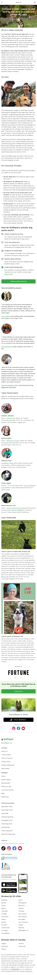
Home (3, 776)
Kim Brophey (5, 316)
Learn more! (8, 274)
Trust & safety (6, 754)
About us (4, 751)
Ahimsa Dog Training (13, 440)
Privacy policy (5, 761)
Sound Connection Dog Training (16, 508)
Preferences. (28, 971)
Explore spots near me (18, 281)
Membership (5, 783)
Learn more (18, 691)
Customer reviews (7, 790)
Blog (2, 793)
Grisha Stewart (6, 346)
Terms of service (6, 758)
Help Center (5, 768)
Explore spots (5, 779)
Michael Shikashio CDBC (9, 385)
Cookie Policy (15, 969)
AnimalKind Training (7, 463)
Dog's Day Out (11, 418)
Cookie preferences (7, 765)
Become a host (6, 786)
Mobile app (5, 797)
